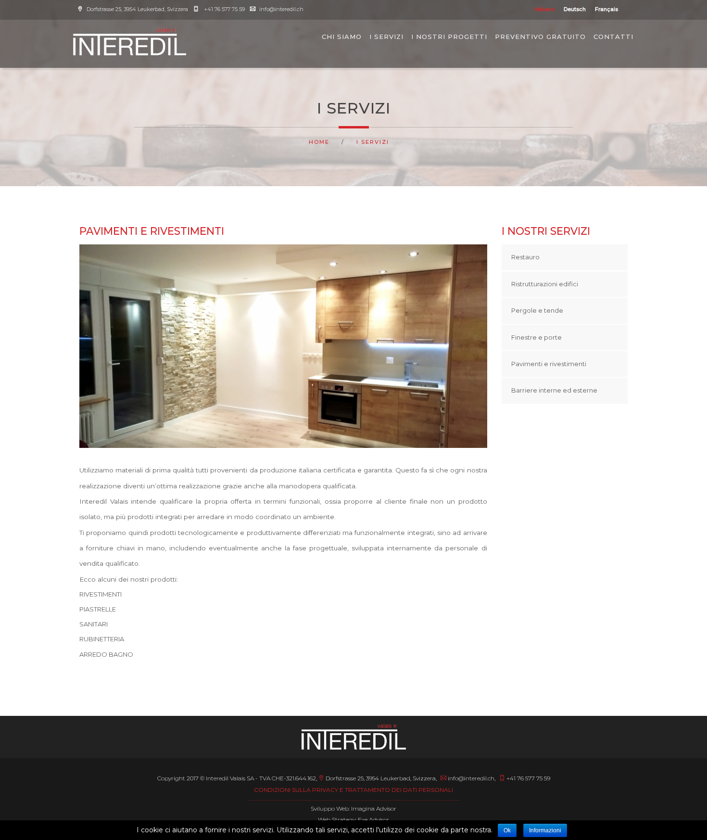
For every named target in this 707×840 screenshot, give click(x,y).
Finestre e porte (536, 337)
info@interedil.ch (281, 9)
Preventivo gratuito (540, 36)
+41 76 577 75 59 (223, 9)
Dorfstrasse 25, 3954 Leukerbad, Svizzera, (381, 778)
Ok (507, 830)
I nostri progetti (449, 36)
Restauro (525, 257)
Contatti (613, 36)
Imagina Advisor (373, 808)
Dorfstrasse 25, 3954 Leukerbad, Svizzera (138, 9)
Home (319, 142)
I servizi (386, 36)
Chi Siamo (342, 36)
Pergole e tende (537, 310)
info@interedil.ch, (470, 778)
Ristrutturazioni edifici (544, 284)
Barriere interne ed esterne (554, 390)
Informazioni (545, 830)
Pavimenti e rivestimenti (548, 364)
